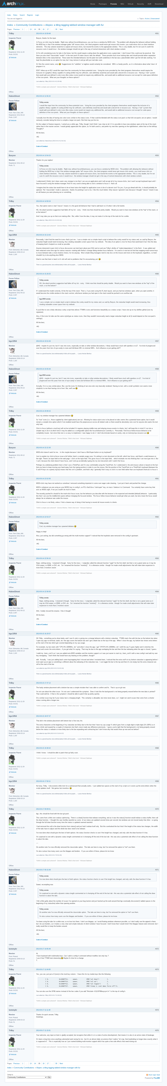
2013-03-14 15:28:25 (43, 274)
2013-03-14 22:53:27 (43, 517)
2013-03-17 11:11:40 (43, 1010)
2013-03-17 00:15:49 (43, 870)
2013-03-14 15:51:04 (43, 341)
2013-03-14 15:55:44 (43, 369)
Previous (16, 29)
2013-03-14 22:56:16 (43, 558)
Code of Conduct (42, 146)
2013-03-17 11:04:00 (43, 969)
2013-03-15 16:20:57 (43, 634)
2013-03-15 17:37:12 (43, 683)
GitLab (130, 4)
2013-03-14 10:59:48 (43, 33)
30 (56, 29)
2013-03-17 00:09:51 (43, 809)
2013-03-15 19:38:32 (43, 748)
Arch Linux (13, 3)
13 (31, 29)
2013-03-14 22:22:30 (43, 448)
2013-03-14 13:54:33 (43, 155)
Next (61, 29)
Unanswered (155, 19)
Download (159, 4)
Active (147, 19)
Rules (15, 15)
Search (22, 15)
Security (140, 4)
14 (35, 29)
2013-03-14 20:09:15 (43, 411)
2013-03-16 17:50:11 (43, 781)
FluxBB (157, 1078)
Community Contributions (29, 25)
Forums (114, 4)
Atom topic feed (154, 1075)
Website (13, 57)
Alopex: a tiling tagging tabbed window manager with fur (74, 25)
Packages (103, 4)
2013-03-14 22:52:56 (43, 479)
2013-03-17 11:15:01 (43, 1030)
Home (92, 4)
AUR (149, 4)
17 (48, 29)
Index (9, 15)
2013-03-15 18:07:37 (43, 716)
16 (43, 29)
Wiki (122, 4)
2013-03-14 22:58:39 (43, 591)
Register (30, 15)
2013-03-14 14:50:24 (43, 201)
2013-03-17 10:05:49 (43, 949)
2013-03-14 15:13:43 (43, 235)
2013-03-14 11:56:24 (43, 96)
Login (37, 15)
